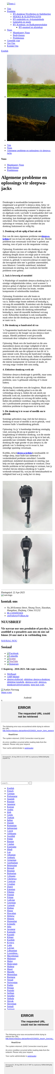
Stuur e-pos (6, 692)
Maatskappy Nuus (21, 32)
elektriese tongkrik (15, 682)
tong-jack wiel (37, 684)
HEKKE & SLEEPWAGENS (27, 16)
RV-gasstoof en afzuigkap (31, 27)
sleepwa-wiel (31, 682)
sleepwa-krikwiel (15, 679)
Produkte (11, 11)
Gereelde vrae (13, 40)
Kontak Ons (12, 46)
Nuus (9, 30)
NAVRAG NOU (9, 640)
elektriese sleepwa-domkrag (37, 679)
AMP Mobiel (13, 676)
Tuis (9, 8)
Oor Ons (11, 43)
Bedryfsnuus (19, 35)
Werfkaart (11, 674)
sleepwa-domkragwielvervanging (27, 683)
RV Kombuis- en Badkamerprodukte (30, 24)
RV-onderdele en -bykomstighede (28, 19)
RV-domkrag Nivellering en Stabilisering (32, 14)
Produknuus (18, 38)
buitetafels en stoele (22, 22)
